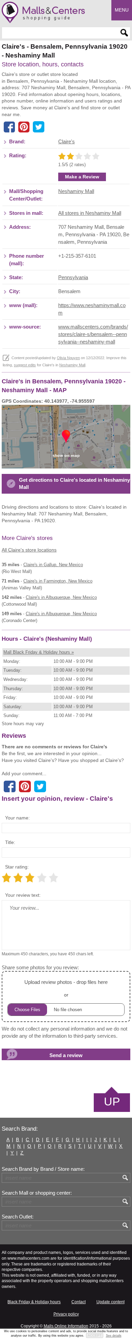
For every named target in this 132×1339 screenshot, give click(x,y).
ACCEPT (95, 1335)
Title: (10, 842)
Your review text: (23, 895)
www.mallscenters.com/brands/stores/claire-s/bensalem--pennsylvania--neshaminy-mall (93, 334)
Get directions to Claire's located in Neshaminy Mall (74, 483)
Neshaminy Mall (76, 191)
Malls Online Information (66, 1326)
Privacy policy (66, 1314)
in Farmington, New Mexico (57, 581)
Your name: (17, 817)
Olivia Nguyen (68, 358)
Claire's (66, 141)
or (66, 988)
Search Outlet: (18, 1217)
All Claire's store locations (29, 550)
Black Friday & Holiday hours (34, 1302)
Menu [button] (122, 10)
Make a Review (82, 176)
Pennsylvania (73, 277)
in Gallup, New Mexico (53, 564)
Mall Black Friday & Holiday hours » (38, 652)
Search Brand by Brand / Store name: (43, 1169)
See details (114, 1335)
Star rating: (17, 867)
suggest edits (25, 365)
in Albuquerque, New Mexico (61, 597)
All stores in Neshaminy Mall (89, 213)
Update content (110, 1302)
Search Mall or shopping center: (37, 1193)
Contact (78, 1302)
